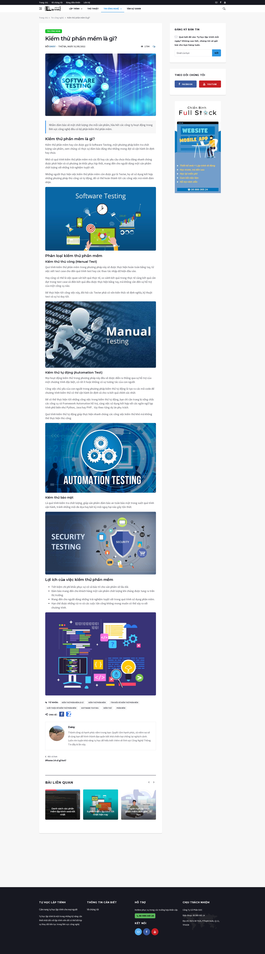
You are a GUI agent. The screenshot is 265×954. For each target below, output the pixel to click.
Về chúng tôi (57, 2)
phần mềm (121, 708)
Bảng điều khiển (73, 2)
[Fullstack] (198, 146)
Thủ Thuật (93, 8)
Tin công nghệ (111, 8)
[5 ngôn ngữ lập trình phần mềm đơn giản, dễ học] (138, 804)
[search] (224, 8)
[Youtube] (225, 2)
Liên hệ (87, 2)
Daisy (52, 46)
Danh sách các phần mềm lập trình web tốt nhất (62, 811)
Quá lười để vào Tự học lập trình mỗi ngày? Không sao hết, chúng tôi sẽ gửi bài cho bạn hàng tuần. (197, 41)
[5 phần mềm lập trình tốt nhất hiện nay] (100, 804)
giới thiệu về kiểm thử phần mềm (61, 708)
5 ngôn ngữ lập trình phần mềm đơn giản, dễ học (138, 811)
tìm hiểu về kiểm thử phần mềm (124, 702)
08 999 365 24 (146, 915)
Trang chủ (43, 2)
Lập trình (74, 8)
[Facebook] (221, 2)
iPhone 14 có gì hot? (55, 760)
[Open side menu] (40, 8)
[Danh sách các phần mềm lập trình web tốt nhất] (62, 804)
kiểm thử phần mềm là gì (73, 702)
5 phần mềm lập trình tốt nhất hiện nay (100, 813)
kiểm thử (108, 708)
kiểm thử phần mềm (97, 702)
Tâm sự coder (134, 8)
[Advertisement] (92, 865)
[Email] (216, 2)
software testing (90, 708)
